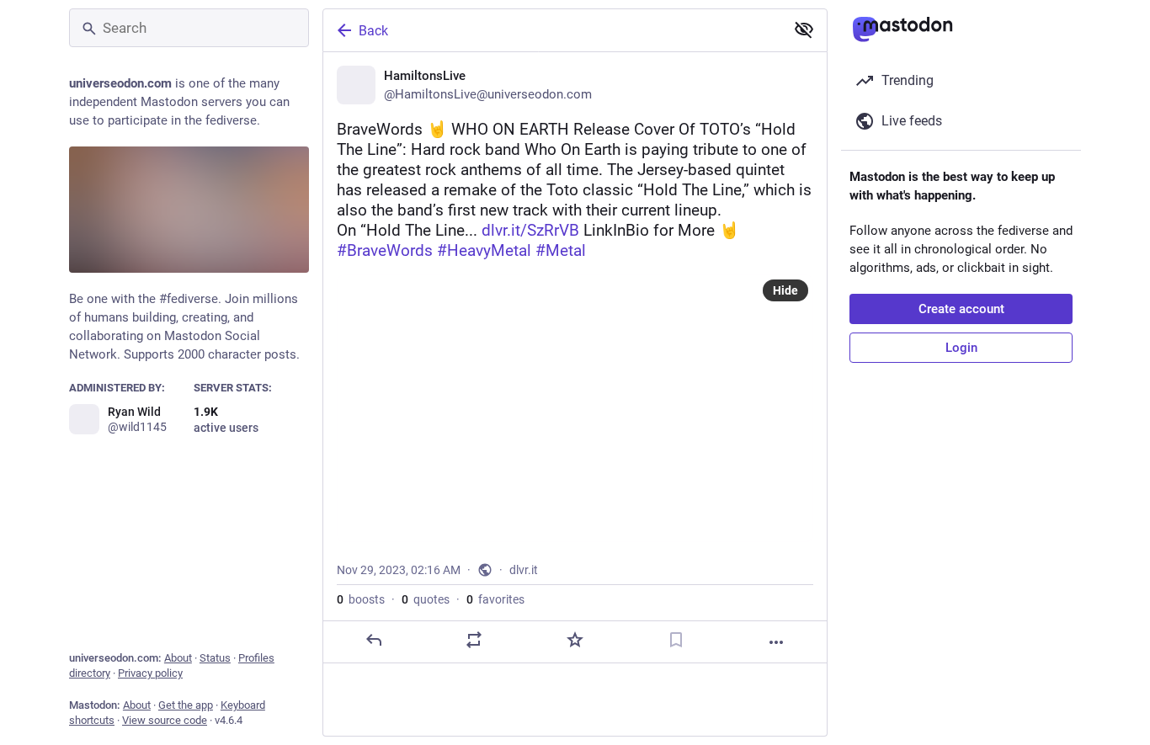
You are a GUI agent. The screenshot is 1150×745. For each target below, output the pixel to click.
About (178, 658)
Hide (785, 290)
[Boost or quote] (474, 640)
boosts (361, 599)
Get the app (185, 705)
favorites (495, 599)
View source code (164, 720)
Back (373, 31)
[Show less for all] (804, 29)
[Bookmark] (676, 640)
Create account (961, 309)
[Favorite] (575, 640)
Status (215, 658)
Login (961, 347)
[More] (776, 642)
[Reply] (374, 640)
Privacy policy (150, 673)
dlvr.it (523, 570)
